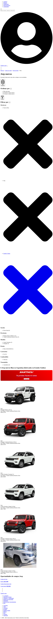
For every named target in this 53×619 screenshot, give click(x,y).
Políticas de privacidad (8, 599)
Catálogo (5, 1)
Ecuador (5, 609)
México (5, 611)
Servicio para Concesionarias (9, 602)
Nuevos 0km (15, 70)
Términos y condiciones (8, 598)
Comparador (6, 6)
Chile (4, 606)
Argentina (5, 605)
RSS (4, 603)
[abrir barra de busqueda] (1, 9)
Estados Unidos (6, 610)
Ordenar (2, 85)
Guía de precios (6, 5)
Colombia (5, 608)
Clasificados (6, 4)
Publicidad (5, 600)
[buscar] (14, 10)
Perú (4, 613)
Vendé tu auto (4, 65)
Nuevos (2, 70)
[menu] (1, 68)
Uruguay (5, 614)
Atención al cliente (7, 597)
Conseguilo (26, 378)
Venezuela (5, 615)
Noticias (5, 3)
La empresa (5, 595)
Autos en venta (8, 70)
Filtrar (2, 99)
